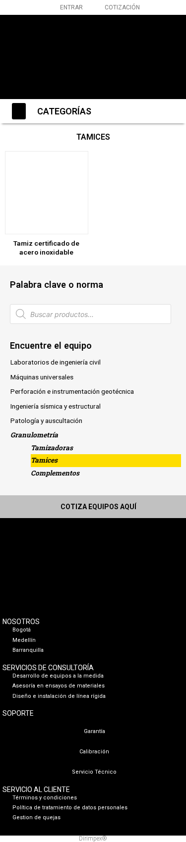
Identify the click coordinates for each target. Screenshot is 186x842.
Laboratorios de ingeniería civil (55, 362)
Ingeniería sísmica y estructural (55, 406)
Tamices (44, 460)
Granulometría (34, 434)
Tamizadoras (52, 447)
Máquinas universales (41, 377)
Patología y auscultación (46, 420)
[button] (158, 55)
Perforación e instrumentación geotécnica (72, 391)
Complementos (55, 473)
